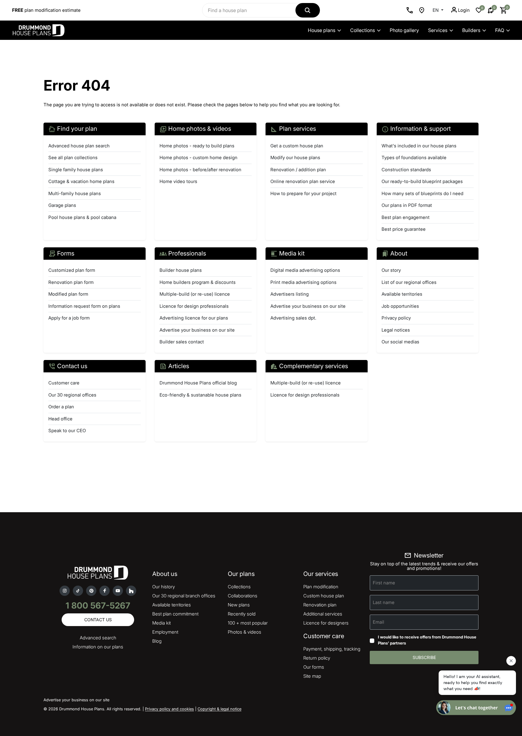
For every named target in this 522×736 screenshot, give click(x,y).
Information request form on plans (84, 306)
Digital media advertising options (305, 270)
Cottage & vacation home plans (81, 181)
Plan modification (320, 587)
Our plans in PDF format (407, 205)
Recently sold (242, 614)
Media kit (161, 623)
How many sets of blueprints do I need (422, 193)
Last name (384, 602)
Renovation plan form (71, 282)
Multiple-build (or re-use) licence (195, 294)
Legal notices (396, 330)
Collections (362, 30)
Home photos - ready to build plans (197, 146)
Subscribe (424, 657)
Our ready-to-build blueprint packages (422, 181)
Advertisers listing (289, 294)
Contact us (98, 619)
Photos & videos (244, 632)
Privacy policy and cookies (169, 708)
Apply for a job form (69, 318)
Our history (163, 587)
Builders (471, 30)
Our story (391, 270)
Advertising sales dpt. (293, 318)
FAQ (499, 30)
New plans (239, 605)
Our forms (313, 667)
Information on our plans (97, 647)
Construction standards (406, 169)
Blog (157, 641)
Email (378, 622)
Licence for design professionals (194, 306)
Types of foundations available (414, 157)
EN (436, 10)
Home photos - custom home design (198, 157)
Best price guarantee (404, 229)
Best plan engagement (406, 217)
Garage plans (62, 205)
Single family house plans (75, 169)
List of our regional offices (409, 282)
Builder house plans (181, 270)
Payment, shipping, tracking (331, 649)
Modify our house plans (295, 157)
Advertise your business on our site (197, 330)
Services (437, 30)
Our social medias (400, 342)
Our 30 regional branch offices (183, 596)
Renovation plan (320, 605)
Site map (312, 676)
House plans (321, 30)
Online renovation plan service (302, 181)
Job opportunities (400, 306)
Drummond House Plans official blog (198, 383)
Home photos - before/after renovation (200, 169)
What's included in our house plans (419, 146)
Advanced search (98, 638)
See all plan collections (73, 157)
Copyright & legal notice (219, 708)
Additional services (322, 614)
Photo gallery (404, 30)
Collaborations (242, 596)
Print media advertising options (303, 282)
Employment (165, 632)
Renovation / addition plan (298, 169)
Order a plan (61, 407)
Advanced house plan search (79, 146)
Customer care (63, 383)
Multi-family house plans (74, 193)
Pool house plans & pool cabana (82, 217)
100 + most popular (248, 623)
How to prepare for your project (303, 193)
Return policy (316, 658)
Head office (60, 419)
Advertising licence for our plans (194, 318)
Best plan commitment (175, 614)
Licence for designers (326, 623)
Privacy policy (396, 318)
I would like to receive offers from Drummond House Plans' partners (427, 640)
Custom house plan (323, 596)
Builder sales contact (182, 342)
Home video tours (178, 181)
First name (384, 583)
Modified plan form (68, 294)
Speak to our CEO (67, 430)
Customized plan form (71, 270)
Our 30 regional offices (72, 395)
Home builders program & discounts (198, 282)
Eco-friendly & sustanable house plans (200, 395)
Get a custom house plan (296, 146)
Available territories (402, 294)
